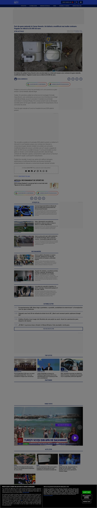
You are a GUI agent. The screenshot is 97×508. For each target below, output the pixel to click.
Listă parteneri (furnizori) (48, 495)
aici (21, 500)
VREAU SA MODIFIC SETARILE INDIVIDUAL (86, 497)
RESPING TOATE (86, 501)
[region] (48, 496)
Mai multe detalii (26, 492)
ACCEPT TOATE (86, 492)
